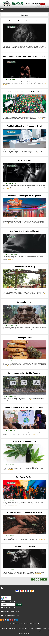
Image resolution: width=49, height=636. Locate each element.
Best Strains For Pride (24, 477)
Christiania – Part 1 (24, 302)
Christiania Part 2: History (24, 267)
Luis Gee (5, 44)
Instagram (15, 620)
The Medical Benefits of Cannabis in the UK (24, 126)
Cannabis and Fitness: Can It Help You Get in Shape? (24, 56)
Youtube (12, 620)
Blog (1, 620)
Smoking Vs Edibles (24, 338)
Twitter (8, 620)
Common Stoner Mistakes (24, 546)
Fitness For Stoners (24, 160)
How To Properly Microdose (24, 441)
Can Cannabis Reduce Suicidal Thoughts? (24, 373)
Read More (7, 49)
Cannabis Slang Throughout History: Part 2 (24, 196)
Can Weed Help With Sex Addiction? (24, 231)
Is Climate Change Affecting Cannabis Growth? (24, 407)
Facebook (6, 620)
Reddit (19, 620)
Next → (45, 579)
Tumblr (22, 620)
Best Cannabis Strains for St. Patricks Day (24, 92)
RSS (3, 620)
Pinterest (10, 620)
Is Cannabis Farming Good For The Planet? (24, 512)
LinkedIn (17, 620)
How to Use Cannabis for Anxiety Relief (24, 21)
